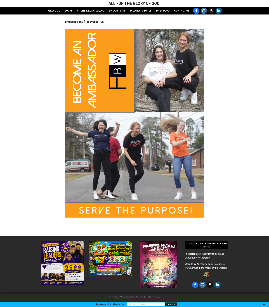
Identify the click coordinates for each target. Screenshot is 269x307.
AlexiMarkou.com (211, 253)
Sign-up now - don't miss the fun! (109, 304)
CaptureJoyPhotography (197, 257)
